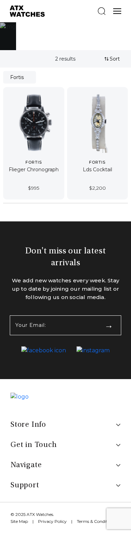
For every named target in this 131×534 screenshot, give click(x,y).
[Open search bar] (101, 11)
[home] (19, 396)
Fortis (17, 77)
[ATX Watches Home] (27, 10)
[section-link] (43, 350)
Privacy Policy (52, 521)
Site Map (19, 521)
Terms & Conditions (96, 521)
